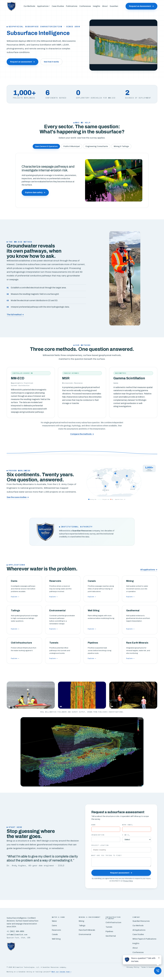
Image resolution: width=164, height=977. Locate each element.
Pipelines (109, 931)
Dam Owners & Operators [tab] (46, 146)
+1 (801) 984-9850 (15, 931)
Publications (71, 6)
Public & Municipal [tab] (71, 146)
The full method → (15, 314)
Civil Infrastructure (113, 922)
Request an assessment (22, 62)
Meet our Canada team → (61, 972)
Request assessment (121, 873)
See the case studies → (18, 497)
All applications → (148, 570)
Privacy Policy (128, 881)
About (105, 6)
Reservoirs (56, 930)
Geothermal (111, 936)
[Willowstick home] (11, 6)
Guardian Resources (141, 921)
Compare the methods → (82, 434)
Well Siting (56, 939)
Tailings (82, 925)
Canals (55, 934)
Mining (81, 921)
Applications (43, 6)
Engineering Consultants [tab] (97, 146)
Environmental (85, 934)
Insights (96, 6)
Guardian (114, 6)
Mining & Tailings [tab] (121, 146)
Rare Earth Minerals (87, 930)
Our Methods (29, 6)
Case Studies (58, 6)
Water (54, 921)
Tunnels (109, 927)
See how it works (51, 62)
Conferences (85, 6)
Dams (54, 925)
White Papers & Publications (144, 939)
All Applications (138, 930)
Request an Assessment (141, 6)
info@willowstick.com (17, 934)
